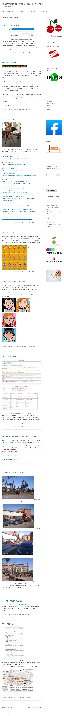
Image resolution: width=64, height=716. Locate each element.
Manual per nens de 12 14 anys (10, 455)
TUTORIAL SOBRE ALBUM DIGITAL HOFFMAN (13, 217)
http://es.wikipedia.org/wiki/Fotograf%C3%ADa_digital (16, 164)
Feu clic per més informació (52, 46)
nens (11, 105)
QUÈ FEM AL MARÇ (9, 356)
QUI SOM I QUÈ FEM (11, 11)
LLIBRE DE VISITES (43, 11)
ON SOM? (22, 11)
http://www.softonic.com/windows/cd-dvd (13, 189)
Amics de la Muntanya (51, 205)
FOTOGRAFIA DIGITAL (7, 162)
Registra (48, 161)
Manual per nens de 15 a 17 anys (10, 459)
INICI (3, 11)
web (9, 291)
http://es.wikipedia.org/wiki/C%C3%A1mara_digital (15, 158)
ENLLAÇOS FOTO (8, 119)
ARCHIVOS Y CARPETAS (8, 168)
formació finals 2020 (51, 103)
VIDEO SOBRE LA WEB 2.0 (12, 601)
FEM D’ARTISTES (8, 232)
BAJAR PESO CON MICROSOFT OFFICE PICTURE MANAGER (17, 209)
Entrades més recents (34, 707)
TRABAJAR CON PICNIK (8, 204)
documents (20, 52)
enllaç (22, 608)
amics (47, 99)
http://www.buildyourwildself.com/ (31, 238)
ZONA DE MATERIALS (10, 25)
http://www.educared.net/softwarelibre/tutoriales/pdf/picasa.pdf (19, 175)
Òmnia (48, 107)
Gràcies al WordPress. (6, 713)
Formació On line (50, 105)
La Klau (48, 219)
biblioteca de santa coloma (52, 215)
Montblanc (25, 90)
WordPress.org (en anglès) (52, 168)
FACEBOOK (58, 115)
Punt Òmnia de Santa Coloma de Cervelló (22, 3)
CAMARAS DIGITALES (7, 157)
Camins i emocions (50, 217)
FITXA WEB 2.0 (7, 624)
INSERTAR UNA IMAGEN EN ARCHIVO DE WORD (14, 196)
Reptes (48, 109)
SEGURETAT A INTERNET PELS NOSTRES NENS (20, 436)
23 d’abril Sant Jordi (9, 62)
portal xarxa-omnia (50, 222)
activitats (19, 222)
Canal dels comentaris (51, 166)
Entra (47, 163)
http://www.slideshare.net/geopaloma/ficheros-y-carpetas (17, 170)
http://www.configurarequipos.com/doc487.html (14, 192)
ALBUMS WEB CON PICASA (9, 174)
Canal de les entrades (51, 164)
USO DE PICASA (6, 179)
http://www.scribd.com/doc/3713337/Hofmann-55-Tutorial (17, 219)
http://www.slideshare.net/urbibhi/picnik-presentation (16, 206)
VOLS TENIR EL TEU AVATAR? (13, 281)
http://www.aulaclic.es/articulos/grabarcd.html (14, 190)
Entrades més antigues (8, 707)
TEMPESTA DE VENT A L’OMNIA (14, 473)
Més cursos (49, 220)
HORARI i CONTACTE (31, 11)
